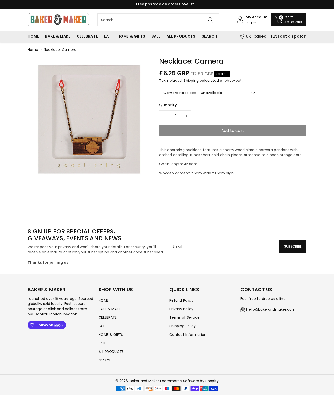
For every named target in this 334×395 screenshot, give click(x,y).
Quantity (168, 105)
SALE (102, 343)
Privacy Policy (181, 308)
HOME (104, 300)
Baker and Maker (144, 380)
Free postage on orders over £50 (167, 4)
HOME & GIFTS (111, 334)
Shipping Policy (182, 326)
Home (33, 49)
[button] (288, 19)
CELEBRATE (108, 317)
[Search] (210, 20)
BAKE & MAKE (110, 308)
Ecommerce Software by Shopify (189, 380)
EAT (102, 326)
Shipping (191, 80)
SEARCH (105, 360)
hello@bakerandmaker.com (270, 309)
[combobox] (158, 20)
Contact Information (188, 334)
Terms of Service (184, 317)
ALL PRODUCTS (111, 351)
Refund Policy (181, 300)
